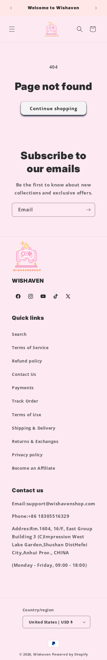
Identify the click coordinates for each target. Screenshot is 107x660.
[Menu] (11, 29)
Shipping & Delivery (33, 428)
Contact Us (24, 374)
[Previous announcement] (11, 8)
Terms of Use (26, 414)
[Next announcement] (96, 8)
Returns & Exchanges (35, 441)
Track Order (25, 401)
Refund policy (27, 361)
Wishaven (42, 654)
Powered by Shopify (70, 654)
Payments (23, 387)
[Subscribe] (88, 210)
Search (19, 334)
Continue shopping (53, 108)
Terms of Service (30, 347)
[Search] (79, 29)
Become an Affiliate (33, 468)
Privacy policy (27, 455)
